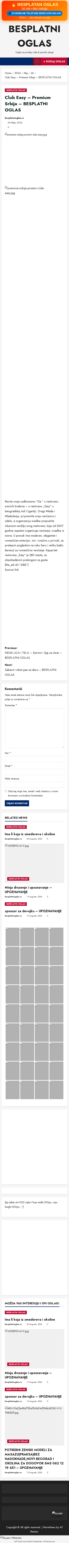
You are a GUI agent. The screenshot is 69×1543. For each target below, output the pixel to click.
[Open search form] (29, 61)
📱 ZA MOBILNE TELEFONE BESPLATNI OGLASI (34, 13)
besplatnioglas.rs (14, 118)
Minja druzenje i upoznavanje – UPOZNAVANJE (28, 889)
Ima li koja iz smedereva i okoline (30, 834)
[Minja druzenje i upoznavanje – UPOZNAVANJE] (34, 863)
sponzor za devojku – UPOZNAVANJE (33, 911)
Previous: (33, 653)
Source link (12, 570)
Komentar (11, 705)
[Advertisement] (34, 462)
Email (9, 766)
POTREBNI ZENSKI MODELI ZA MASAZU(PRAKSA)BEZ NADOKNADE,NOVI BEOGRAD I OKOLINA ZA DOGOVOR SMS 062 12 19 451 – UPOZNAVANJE (34, 1459)
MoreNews (49, 1527)
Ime (8, 753)
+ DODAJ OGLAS (54, 61)
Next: (30, 670)
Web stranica (12, 779)
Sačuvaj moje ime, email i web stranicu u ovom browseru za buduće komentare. (33, 793)
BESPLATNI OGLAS (15, 90)
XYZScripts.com (49, 1541)
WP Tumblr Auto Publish (23, 1541)
